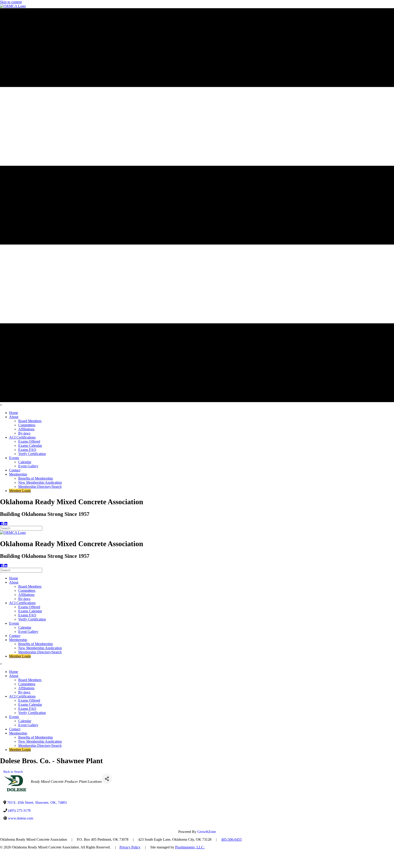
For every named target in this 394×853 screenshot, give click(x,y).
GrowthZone (206, 832)
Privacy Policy (129, 847)
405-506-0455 (231, 839)
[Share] (107, 779)
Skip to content (11, 2)
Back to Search (13, 771)
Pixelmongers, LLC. (190, 847)
